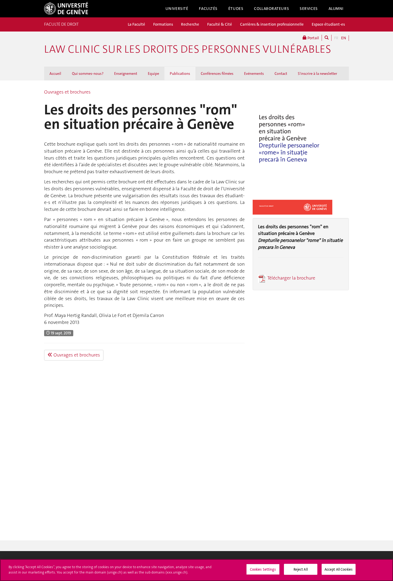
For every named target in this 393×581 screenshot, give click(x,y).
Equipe (153, 73)
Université (176, 8)
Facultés (208, 8)
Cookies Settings (263, 569)
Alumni (336, 8)
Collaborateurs (271, 8)
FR (336, 38)
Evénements (254, 73)
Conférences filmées (217, 73)
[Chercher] (326, 38)
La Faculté (136, 24)
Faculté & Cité (219, 24)
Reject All (301, 569)
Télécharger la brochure (291, 278)
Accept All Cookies (339, 569)
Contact (281, 73)
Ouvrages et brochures (67, 92)
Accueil (55, 73)
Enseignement (125, 73)
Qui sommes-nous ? (87, 73)
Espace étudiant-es (328, 24)
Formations (163, 24)
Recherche (190, 24)
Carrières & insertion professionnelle (272, 24)
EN (343, 38)
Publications (180, 73)
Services (309, 8)
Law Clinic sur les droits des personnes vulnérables (187, 49)
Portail (313, 38)
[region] (196, 570)
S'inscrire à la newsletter (317, 73)
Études (235, 8)
